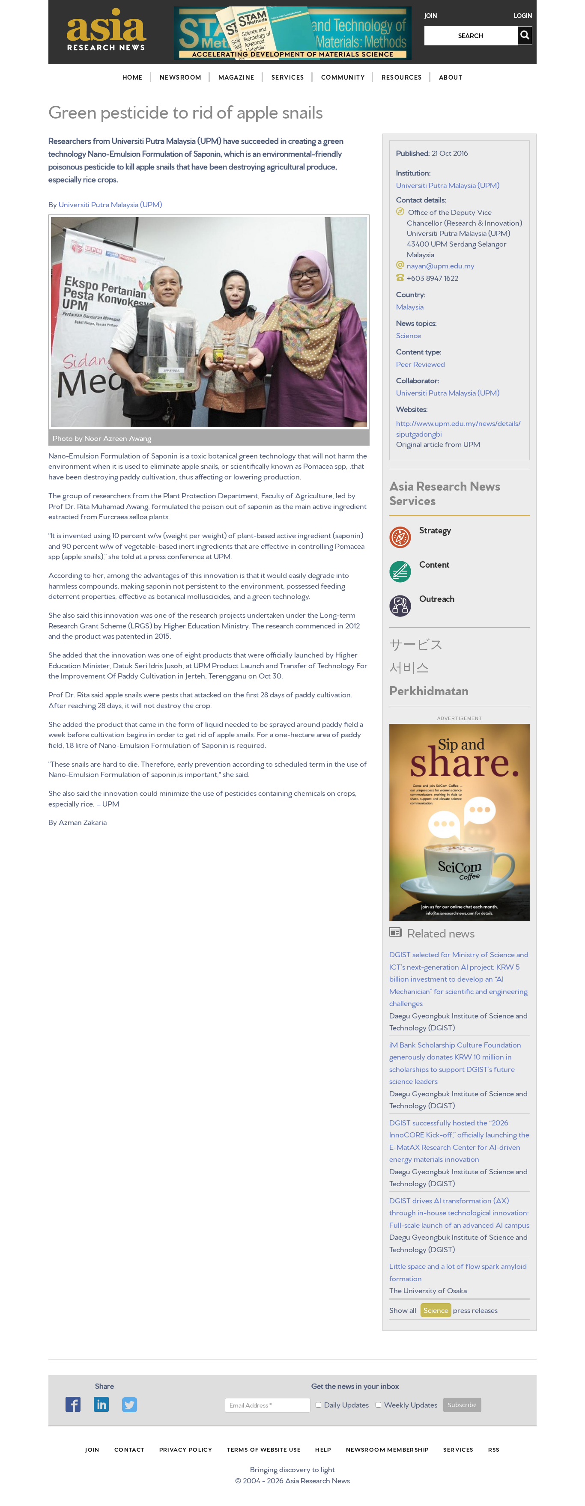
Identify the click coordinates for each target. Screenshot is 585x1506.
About (451, 77)
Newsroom (181, 77)
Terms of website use (264, 1449)
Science (408, 334)
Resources (402, 77)
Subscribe (462, 1405)
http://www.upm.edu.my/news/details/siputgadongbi (458, 427)
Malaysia (410, 306)
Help (323, 1449)
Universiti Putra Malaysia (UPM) (110, 203)
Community (343, 77)
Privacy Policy (186, 1449)
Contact (129, 1449)
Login (523, 15)
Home (132, 77)
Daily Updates (346, 1404)
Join (430, 15)
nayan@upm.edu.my (441, 265)
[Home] (107, 28)
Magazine (236, 77)
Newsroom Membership (387, 1449)
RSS (494, 1449)
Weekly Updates (410, 1404)
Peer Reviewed (420, 363)
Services (288, 77)
